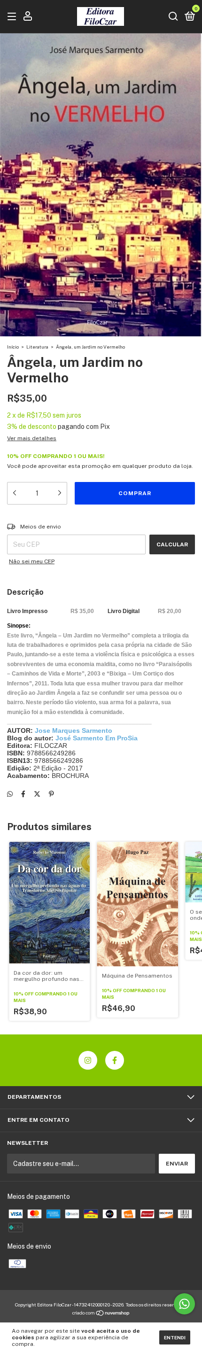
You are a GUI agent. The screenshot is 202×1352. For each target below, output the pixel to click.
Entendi (175, 1337)
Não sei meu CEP (31, 561)
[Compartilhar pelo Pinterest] (51, 794)
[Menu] (13, 17)
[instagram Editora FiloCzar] (87, 1060)
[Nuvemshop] (101, 1314)
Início (13, 347)
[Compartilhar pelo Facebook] (23, 794)
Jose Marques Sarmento (73, 730)
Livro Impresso (27, 611)
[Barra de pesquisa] (173, 17)
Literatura (37, 347)
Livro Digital (124, 611)
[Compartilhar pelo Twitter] (37, 794)
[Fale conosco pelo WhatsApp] (184, 1303)
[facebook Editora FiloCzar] (114, 1060)
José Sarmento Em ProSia (96, 738)
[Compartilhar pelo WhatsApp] (10, 794)
